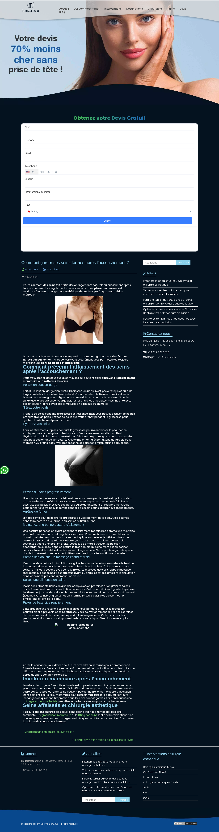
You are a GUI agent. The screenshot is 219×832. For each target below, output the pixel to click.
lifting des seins (87, 715)
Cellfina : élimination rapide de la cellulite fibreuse (104, 740)
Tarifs (171, 8)
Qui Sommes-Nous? (87, 8)
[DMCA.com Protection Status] (186, 825)
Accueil (64, 8)
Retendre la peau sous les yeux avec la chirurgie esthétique (167, 283)
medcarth (31, 269)
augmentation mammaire (54, 715)
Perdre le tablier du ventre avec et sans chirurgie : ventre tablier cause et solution (168, 301)
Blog (62, 12)
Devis (183, 8)
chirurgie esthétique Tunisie (40, 701)
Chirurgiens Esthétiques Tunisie (160, 782)
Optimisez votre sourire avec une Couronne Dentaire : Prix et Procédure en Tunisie (170, 311)
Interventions (113, 8)
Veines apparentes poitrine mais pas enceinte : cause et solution (166, 292)
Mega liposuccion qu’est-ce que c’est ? (47, 732)
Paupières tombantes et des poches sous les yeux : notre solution (169, 320)
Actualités (53, 269)
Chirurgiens (155, 8)
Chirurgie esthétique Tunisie (159, 767)
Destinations (134, 8)
